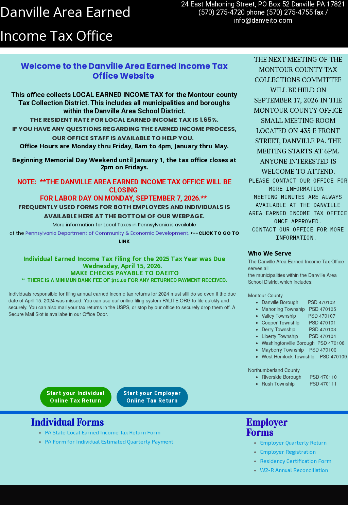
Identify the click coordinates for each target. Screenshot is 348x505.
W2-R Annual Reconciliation (294, 470)
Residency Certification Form (295, 460)
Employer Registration (288, 451)
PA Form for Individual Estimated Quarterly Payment (109, 441)
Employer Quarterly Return (293, 442)
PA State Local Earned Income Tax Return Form (102, 432)
